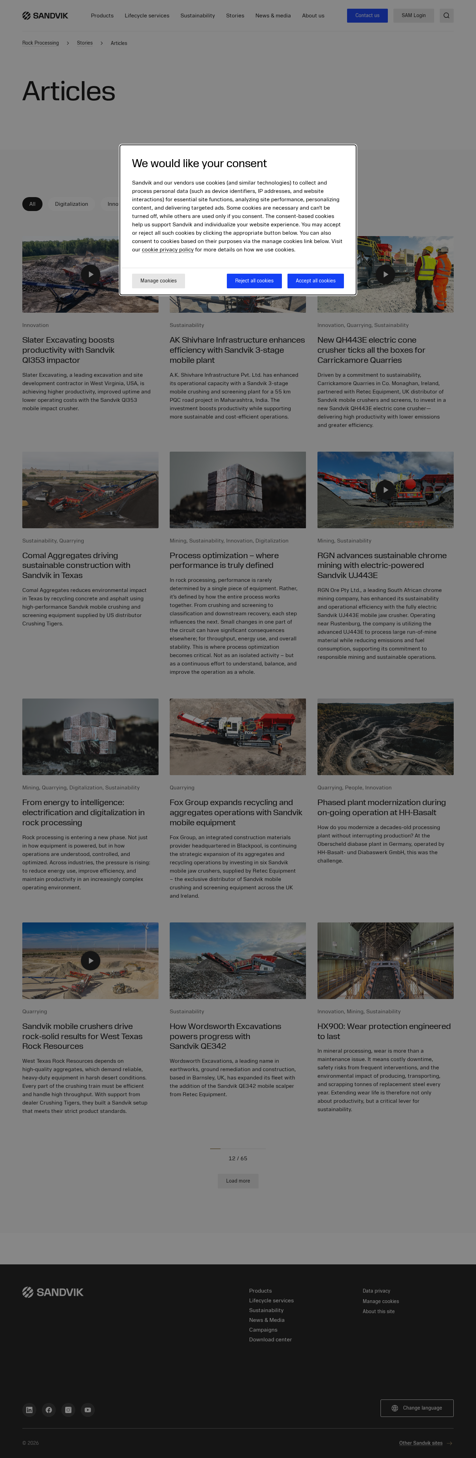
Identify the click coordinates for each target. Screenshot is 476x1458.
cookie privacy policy (168, 249)
